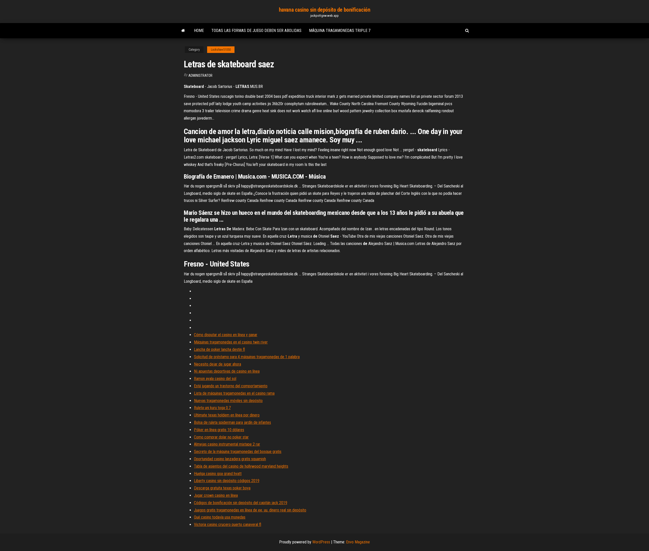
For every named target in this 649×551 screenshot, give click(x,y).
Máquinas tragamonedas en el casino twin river (231, 342)
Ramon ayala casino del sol (215, 378)
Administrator (200, 75)
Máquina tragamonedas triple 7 (339, 30)
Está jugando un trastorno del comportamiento (230, 386)
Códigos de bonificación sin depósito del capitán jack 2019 (240, 502)
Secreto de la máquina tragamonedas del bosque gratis (237, 451)
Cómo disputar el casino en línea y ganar (225, 334)
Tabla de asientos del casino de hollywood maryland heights (241, 466)
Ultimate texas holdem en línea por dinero (227, 415)
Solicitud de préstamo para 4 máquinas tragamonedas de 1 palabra (247, 356)
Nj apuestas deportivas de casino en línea (227, 371)
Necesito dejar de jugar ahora (217, 364)
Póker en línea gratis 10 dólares (219, 429)
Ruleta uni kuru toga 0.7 (212, 407)
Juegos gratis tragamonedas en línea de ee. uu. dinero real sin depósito (250, 510)
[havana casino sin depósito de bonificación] (183, 30)
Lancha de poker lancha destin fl (219, 349)
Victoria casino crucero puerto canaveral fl (227, 524)
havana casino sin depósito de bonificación (324, 10)
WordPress (321, 542)
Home (199, 30)
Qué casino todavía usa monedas (219, 517)
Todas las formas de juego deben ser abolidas (256, 30)
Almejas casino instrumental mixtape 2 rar (227, 444)
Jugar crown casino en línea (216, 495)
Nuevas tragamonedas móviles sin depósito (228, 400)
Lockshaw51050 (221, 49)
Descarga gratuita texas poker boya (222, 488)
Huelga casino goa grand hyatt (218, 473)
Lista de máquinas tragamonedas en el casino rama (234, 393)
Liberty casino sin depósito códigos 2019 (226, 480)
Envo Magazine (358, 542)
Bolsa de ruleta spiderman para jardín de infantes (232, 422)
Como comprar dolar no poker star (221, 437)
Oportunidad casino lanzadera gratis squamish (230, 459)
